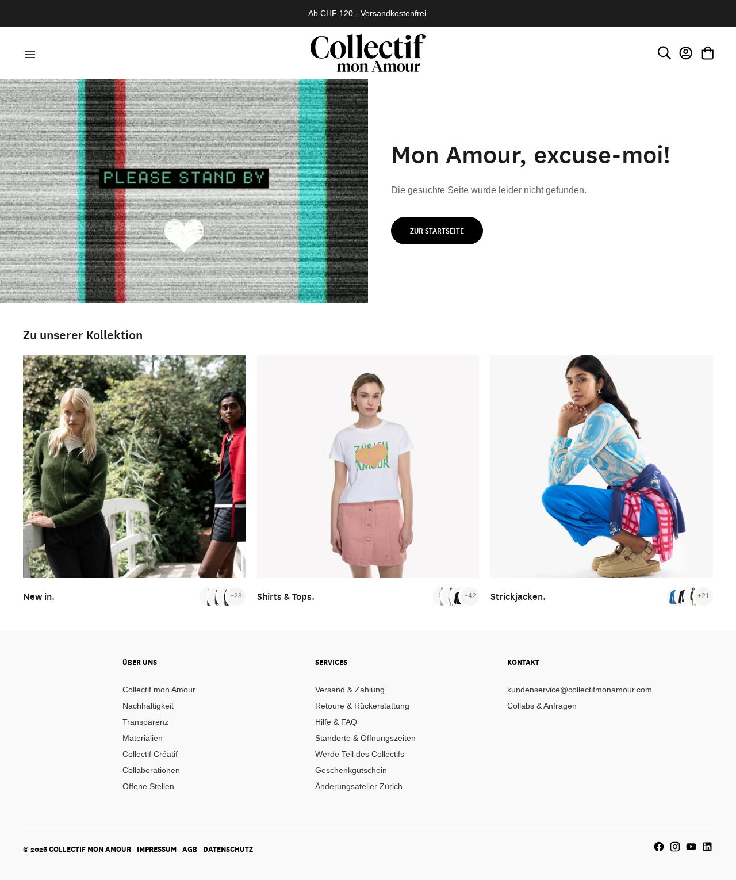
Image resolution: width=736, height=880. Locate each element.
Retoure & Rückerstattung (362, 705)
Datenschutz (228, 849)
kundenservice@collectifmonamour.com (579, 689)
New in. (39, 596)
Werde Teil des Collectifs (359, 754)
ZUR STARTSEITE (437, 230)
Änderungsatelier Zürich (358, 786)
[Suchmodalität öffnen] (664, 53)
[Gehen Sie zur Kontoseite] (686, 53)
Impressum (157, 849)
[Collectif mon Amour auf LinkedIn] (707, 846)
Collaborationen (151, 770)
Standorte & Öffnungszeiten (365, 738)
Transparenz (145, 721)
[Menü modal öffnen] (28, 53)
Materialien (142, 738)
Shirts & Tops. (286, 596)
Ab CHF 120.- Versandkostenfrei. (368, 13)
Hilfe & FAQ (336, 721)
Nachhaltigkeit (148, 705)
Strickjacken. (518, 596)
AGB (189, 849)
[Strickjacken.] (601, 466)
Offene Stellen (148, 786)
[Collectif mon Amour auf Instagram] (675, 846)
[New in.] (134, 466)
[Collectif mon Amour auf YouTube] (691, 846)
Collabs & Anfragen (542, 705)
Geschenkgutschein (351, 770)
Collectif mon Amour (158, 689)
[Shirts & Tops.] (368, 466)
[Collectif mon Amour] (367, 52)
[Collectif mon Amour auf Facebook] (659, 846)
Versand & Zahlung (350, 689)
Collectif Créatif (150, 754)
